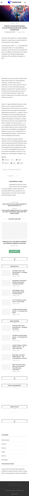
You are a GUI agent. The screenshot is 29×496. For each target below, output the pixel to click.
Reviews (4, 456)
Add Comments (14, 251)
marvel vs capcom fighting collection (12, 169)
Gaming (4, 448)
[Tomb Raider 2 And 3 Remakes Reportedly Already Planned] (6, 293)
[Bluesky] (20, 485)
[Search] (27, 2)
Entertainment (5, 440)
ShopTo (17, 45)
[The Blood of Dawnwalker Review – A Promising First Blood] (6, 312)
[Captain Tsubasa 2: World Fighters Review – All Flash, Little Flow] (6, 347)
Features (4, 444)
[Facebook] (9, 485)
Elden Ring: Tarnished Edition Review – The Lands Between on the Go (19, 356)
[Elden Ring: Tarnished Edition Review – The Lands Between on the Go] (6, 357)
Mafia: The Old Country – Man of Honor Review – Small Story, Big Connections (19, 367)
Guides (3, 452)
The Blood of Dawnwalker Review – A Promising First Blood (19, 311)
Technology (5, 460)
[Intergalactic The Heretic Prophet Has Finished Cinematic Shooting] (14, 231)
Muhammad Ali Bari (10, 32)
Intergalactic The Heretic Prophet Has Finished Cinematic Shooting (19, 282)
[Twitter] (13, 485)
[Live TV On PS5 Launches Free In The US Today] (6, 302)
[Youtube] (16, 485)
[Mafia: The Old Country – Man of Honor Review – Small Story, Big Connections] (6, 367)
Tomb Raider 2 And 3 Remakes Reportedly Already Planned (18, 292)
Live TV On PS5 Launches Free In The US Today (19, 300)
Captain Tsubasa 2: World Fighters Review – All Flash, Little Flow (19, 347)
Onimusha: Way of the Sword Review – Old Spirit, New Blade (19, 272)
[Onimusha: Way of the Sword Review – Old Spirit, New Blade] (6, 273)
